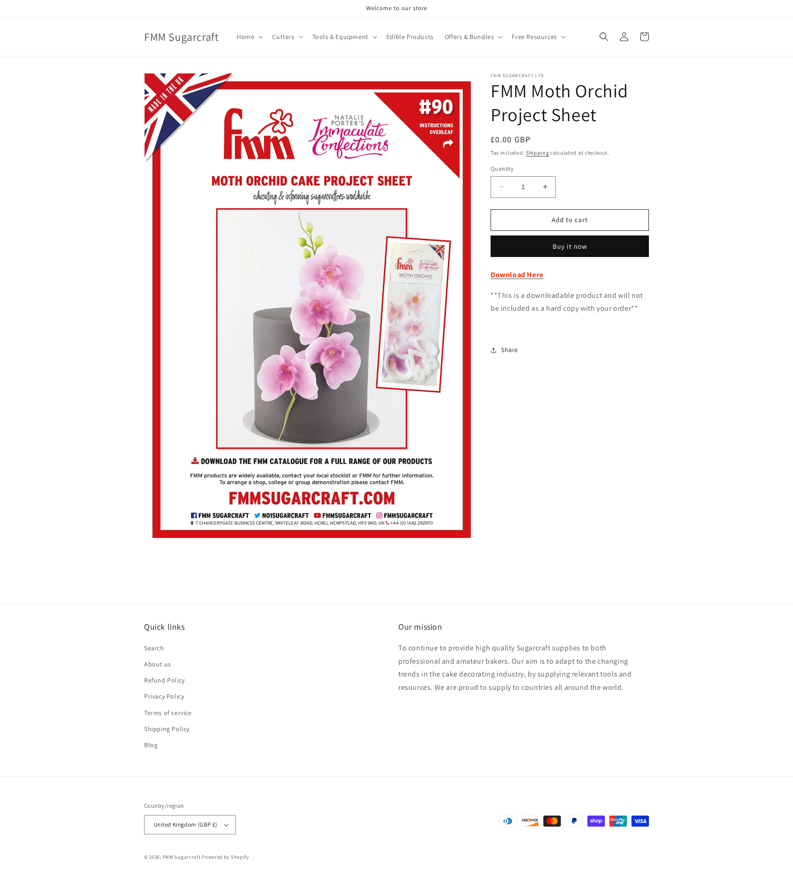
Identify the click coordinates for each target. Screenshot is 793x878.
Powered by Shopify (225, 857)
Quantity (502, 169)
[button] (249, 36)
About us (157, 664)
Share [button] (509, 350)
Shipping (537, 152)
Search (154, 648)
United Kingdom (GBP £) (186, 824)
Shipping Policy (167, 729)
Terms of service (168, 713)
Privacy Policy (164, 696)
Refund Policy (164, 680)
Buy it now (570, 246)
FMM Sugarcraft (182, 857)
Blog (150, 745)
